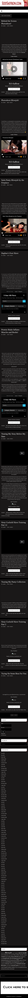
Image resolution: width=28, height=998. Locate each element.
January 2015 (3, 939)
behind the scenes (8, 91)
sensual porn (14, 965)
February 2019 (3, 849)
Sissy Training (19, 575)
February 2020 (3, 830)
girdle (12, 663)
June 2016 (3, 907)
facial (25, 171)
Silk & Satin (23, 613)
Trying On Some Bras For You (13, 673)
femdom (11, 321)
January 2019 (3, 851)
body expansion (8, 425)
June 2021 (3, 804)
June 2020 (3, 823)
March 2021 (3, 807)
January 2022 (3, 792)
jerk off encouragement (12, 958)
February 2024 (3, 774)
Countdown (16, 953)
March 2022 (3, 789)
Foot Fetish (20, 321)
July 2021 (2, 802)
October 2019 (3, 836)
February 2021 (3, 809)
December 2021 (4, 794)
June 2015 (3, 930)
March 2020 (3, 828)
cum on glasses (18, 171)
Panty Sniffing (19, 613)
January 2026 (3, 760)
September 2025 (4, 762)
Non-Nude (7, 323)
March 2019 (3, 847)
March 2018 (3, 870)
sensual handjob (8, 965)
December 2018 (4, 853)
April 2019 (3, 845)
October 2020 (3, 815)
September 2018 (4, 858)
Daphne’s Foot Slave (9, 253)
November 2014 (4, 943)
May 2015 (3, 932)
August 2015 (3, 926)
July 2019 (2, 840)
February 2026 (3, 759)
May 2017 (3, 887)
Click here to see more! (14, 88)
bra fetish (9, 709)
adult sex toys (3, 953)
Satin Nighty (14, 963)
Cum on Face (14, 171)
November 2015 (4, 920)
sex (19, 965)
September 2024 (4, 770)
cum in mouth (22, 953)
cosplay (7, 321)
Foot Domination (15, 321)
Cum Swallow (8, 956)
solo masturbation (20, 967)
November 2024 (4, 768)
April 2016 (3, 911)
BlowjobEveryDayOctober (13, 244)
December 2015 (4, 919)
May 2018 (3, 866)
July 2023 (2, 777)
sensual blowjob (13, 173)
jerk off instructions (11, 960)
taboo (24, 967)
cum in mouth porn (4, 954)
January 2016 (3, 917)
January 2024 (3, 775)
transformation (18, 427)
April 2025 (3, 764)
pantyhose (17, 573)
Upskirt (23, 575)
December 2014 (4, 941)
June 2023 (3, 779)
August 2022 (3, 785)
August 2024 (3, 772)
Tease (6, 615)
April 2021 (3, 806)
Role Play (15, 514)
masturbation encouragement (12, 962)
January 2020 (3, 832)
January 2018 (3, 873)
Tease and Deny (6, 968)
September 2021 (4, 800)
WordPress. (19, 996)
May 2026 (3, 755)
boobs (7, 709)
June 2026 (3, 753)
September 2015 (4, 924)
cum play (21, 954)
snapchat (6, 967)
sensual (9, 173)
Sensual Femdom (20, 514)
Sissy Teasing (7, 515)
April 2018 (3, 868)
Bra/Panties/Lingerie (15, 91)
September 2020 (4, 817)
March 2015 (3, 936)
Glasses (2, 173)
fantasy (18, 425)
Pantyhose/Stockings (11, 514)
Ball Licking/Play (8, 170)
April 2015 (3, 934)
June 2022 (3, 787)
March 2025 (3, 766)
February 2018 (3, 871)
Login (2, 723)
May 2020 (3, 824)
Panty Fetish (6, 173)
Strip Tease (12, 93)
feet (9, 321)
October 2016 (3, 900)
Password (2, 727)
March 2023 (3, 781)
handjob (5, 958)
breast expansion (13, 425)
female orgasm (21, 956)
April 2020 (3, 826)
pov (13, 323)
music (22, 91)
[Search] (25, 744)
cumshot (23, 171)
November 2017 (4, 875)
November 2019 (4, 834)
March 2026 (3, 757)
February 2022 (3, 791)
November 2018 (4, 855)
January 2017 (3, 894)
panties (18, 663)
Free (8, 102)
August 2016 (3, 904)
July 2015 (2, 928)
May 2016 (3, 909)
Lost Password (3, 735)
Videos (11, 25)
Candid (19, 91)
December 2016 (4, 896)
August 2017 (3, 881)
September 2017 (4, 879)
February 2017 (3, 892)
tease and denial (20, 665)
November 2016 (4, 898)
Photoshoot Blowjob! (10, 100)
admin (4, 25)
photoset (9, 93)
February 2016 (3, 915)
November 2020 (4, 813)
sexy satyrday (22, 965)
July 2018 (2, 862)
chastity (7, 573)
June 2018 (3, 864)
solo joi (16, 967)
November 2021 (4, 796)
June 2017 (3, 885)
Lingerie (7, 613)
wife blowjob (12, 968)
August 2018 (3, 860)
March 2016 (3, 913)
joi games (20, 960)
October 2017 (3, 877)
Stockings (19, 323)
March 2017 (3, 890)
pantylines (20, 573)
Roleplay (16, 323)
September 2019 (4, 838)
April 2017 (3, 889)
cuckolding (14, 512)
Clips (8, 25)
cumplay (25, 954)
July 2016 (2, 905)
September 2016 (4, 902)
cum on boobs (10, 954)
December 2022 (4, 783)
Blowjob (18, 170)
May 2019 (3, 843)
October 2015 (3, 922)
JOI (17, 960)
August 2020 (3, 819)
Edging (12, 956)
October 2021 (3, 798)
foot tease (24, 321)
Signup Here (3, 733)
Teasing (25, 709)
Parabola (14, 996)
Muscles (23, 425)
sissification (3, 515)
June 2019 (3, 841)
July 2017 (2, 883)
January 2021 (3, 811)
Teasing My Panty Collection (13, 582)
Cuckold (10, 573)
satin (22, 244)
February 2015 (3, 937)
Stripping (15, 93)
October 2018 (3, 856)
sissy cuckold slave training (12, 575)
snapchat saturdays (11, 967)
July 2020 (2, 821)
